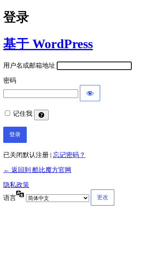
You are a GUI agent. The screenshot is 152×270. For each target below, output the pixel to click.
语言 (9, 197)
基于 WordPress (48, 43)
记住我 (22, 113)
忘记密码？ (69, 154)
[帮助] (41, 115)
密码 (9, 80)
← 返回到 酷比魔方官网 (37, 169)
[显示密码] (90, 93)
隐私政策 (16, 184)
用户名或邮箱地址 (29, 65)
